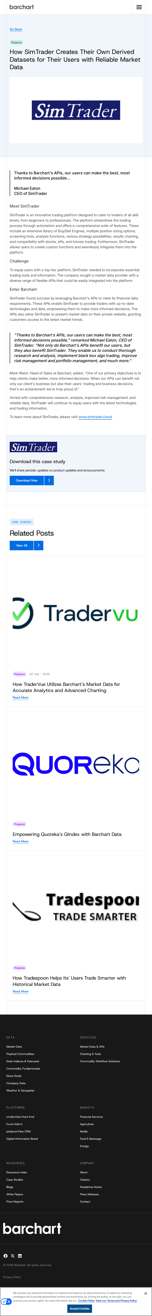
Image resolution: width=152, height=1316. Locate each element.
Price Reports (14, 1201)
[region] (76, 1301)
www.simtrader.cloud (95, 417)
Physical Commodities (20, 1054)
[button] (139, 7)
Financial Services (91, 1117)
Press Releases (89, 1194)
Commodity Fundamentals (23, 1068)
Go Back (16, 29)
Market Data (14, 1046)
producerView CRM (18, 1131)
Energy (84, 1146)
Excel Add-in (14, 1124)
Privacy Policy (12, 1277)
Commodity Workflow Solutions (100, 1061)
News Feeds (13, 1076)
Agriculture (87, 1124)
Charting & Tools (90, 1054)
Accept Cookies (79, 1308)
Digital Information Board (22, 1138)
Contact (85, 1201)
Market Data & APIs (92, 1046)
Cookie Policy (86, 1300)
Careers (85, 1179)
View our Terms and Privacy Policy (116, 1300)
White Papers (14, 1194)
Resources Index (16, 1172)
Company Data (16, 1083)
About (83, 1172)
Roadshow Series (91, 1187)
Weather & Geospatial (20, 1090)
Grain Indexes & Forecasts (22, 1061)
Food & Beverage (90, 1138)
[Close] (145, 1293)
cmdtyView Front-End (20, 1117)
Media (84, 1131)
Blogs (9, 1187)
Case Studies (14, 1179)
